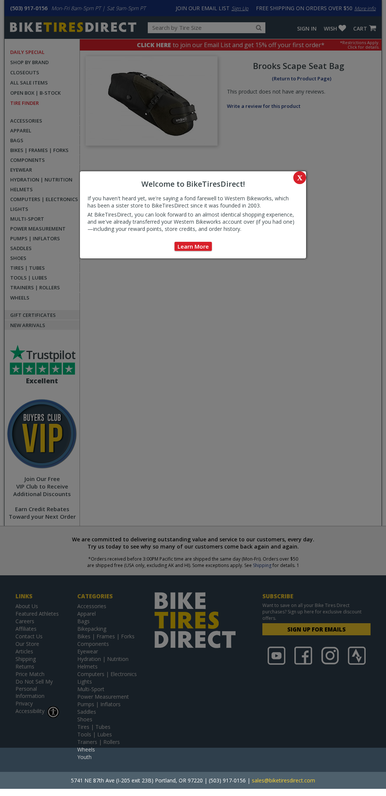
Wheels (86, 749)
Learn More (193, 246)
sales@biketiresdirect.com (283, 780)
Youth (84, 757)
